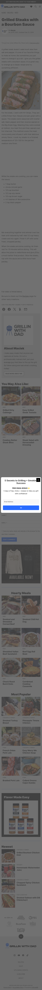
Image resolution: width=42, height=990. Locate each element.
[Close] (38, 480)
